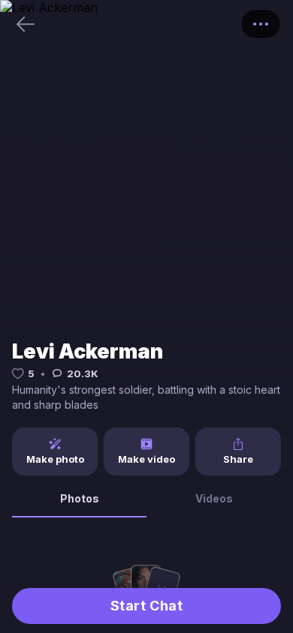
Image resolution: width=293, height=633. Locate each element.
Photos (79, 498)
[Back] (25, 24)
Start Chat (146, 606)
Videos (214, 498)
